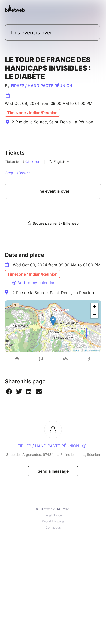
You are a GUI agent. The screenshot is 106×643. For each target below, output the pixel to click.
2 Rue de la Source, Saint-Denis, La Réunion (53, 292)
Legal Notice (53, 515)
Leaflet (75, 350)
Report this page (53, 521)
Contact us (53, 527)
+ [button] (94, 307)
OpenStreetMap (92, 350)
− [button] (94, 314)
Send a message (53, 471)
